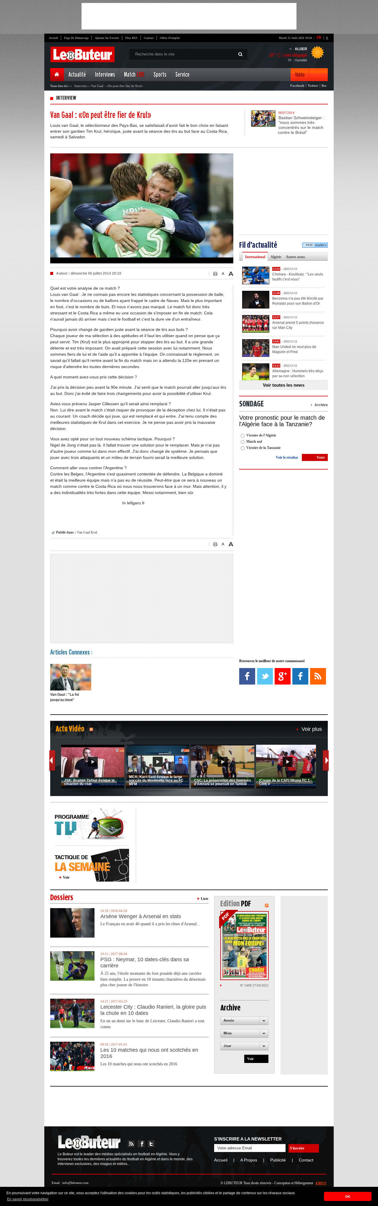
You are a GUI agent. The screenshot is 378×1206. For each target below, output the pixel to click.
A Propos (248, 1160)
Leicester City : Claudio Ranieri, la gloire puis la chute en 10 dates (153, 1010)
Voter (321, 457)
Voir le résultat (287, 457)
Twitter (313, 85)
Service (182, 74)
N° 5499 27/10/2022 (254, 985)
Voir (66, 877)
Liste (204, 899)
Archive (321, 405)
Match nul (254, 441)
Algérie (276, 257)
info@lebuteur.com (75, 1182)
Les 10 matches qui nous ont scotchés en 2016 (149, 1053)
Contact (149, 38)
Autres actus (295, 257)
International (255, 257)
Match (134, 74)
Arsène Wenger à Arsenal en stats (140, 916)
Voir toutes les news (283, 385)
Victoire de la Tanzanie (263, 448)
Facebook (297, 85)
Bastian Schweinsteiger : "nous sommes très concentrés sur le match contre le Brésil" (301, 125)
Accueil (53, 38)
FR (319, 37)
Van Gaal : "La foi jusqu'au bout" (64, 697)
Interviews (105, 74)
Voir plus (312, 729)
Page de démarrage (76, 38)
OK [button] (347, 1196)
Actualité (77, 74)
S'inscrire (297, 1148)
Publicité (278, 1160)
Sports (160, 74)
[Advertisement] (189, 16)
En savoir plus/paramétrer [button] (27, 1199)
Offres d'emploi (170, 38)
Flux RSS (131, 38)
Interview (80, 86)
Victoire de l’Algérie (261, 435)
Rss (324, 85)
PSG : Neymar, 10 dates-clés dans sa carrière (144, 962)
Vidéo (299, 75)
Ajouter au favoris (107, 38)
